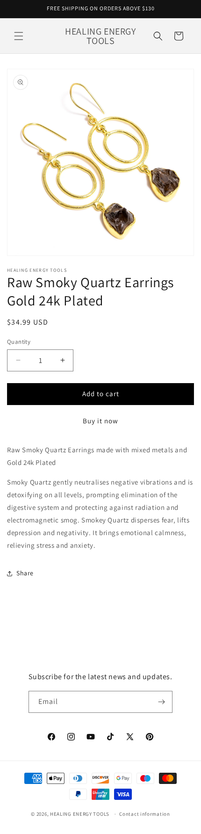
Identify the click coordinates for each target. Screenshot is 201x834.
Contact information (144, 814)
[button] (18, 36)
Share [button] (25, 573)
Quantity (18, 342)
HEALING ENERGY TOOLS (79, 814)
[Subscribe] (161, 702)
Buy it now (100, 420)
